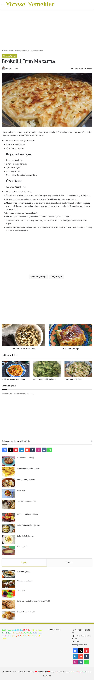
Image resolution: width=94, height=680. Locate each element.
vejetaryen (57, 276)
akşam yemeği (39, 276)
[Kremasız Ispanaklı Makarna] (47, 369)
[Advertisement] (47, 30)
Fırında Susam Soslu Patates (28, 468)
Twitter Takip (54, 629)
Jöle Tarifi (21, 591)
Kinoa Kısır (21, 490)
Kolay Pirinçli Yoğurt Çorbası (28, 525)
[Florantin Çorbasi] (8, 574)
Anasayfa (7, 51)
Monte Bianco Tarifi (25, 581)
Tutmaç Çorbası (23, 547)
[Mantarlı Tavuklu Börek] (8, 504)
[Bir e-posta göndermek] (17, 68)
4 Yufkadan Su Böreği (25, 457)
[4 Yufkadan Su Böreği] (8, 461)
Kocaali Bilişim (42, 672)
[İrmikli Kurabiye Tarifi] (8, 615)
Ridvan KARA (11, 68)
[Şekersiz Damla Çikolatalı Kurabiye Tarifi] (8, 604)
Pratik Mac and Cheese (74, 379)
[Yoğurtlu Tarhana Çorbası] (8, 517)
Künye (53, 671)
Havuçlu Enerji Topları (26, 479)
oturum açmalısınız (26, 393)
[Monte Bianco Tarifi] (8, 584)
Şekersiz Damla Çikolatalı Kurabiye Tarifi (33, 601)
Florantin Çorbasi (24, 571)
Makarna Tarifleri (18, 51)
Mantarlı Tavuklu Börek (26, 501)
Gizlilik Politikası (63, 671)
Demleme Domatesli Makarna (13, 379)
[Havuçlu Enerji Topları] (8, 482)
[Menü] (3, 5)
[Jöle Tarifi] (8, 594)
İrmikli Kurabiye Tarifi (26, 612)
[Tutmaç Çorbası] (8, 550)
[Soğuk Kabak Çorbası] (8, 539)
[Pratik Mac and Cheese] (78, 369)
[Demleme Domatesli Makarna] (15, 369)
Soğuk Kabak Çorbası (25, 536)
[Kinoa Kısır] (8, 493)
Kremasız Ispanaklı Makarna (44, 379)
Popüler (24, 562)
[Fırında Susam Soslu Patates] (8, 472)
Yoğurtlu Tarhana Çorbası (27, 514)
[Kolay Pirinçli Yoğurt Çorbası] (8, 528)
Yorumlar (69, 562)
